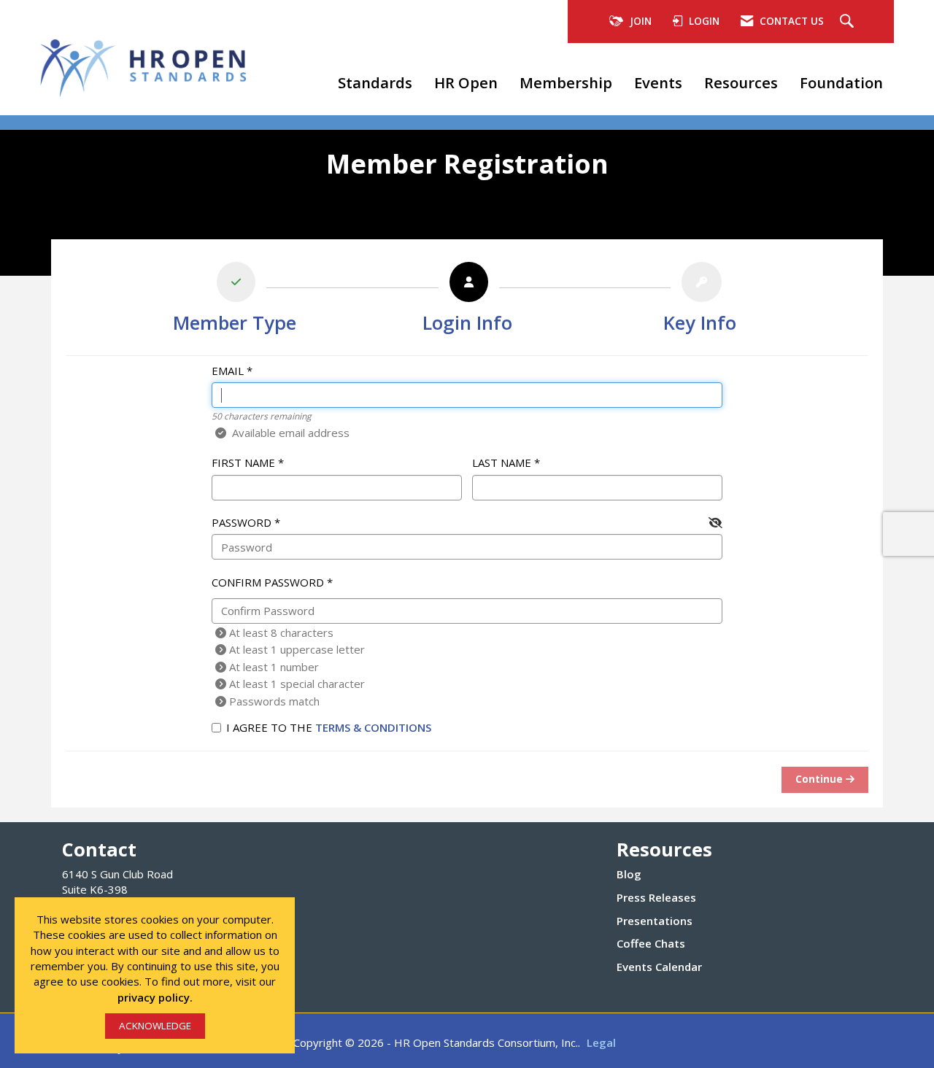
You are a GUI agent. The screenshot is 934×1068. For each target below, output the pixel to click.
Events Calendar (659, 966)
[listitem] (234, 300)
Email (228, 370)
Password (241, 522)
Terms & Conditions (373, 727)
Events (658, 82)
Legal (601, 1042)
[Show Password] (715, 522)
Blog (629, 874)
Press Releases (656, 897)
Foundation (841, 82)
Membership (566, 82)
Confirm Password (268, 582)
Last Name (501, 462)
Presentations (654, 920)
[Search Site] (848, 22)
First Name (243, 462)
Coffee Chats (651, 943)
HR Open (466, 82)
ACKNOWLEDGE (155, 1025)
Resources (741, 82)
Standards (375, 82)
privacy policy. (155, 997)
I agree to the (328, 727)
